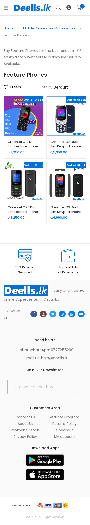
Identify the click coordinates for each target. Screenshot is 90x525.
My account (64, 436)
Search (59, 7)
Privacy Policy (25, 436)
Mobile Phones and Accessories (49, 28)
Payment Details (25, 430)
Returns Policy (64, 423)
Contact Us (25, 417)
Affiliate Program (65, 417)
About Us (25, 423)
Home (9, 28)
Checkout (64, 430)
